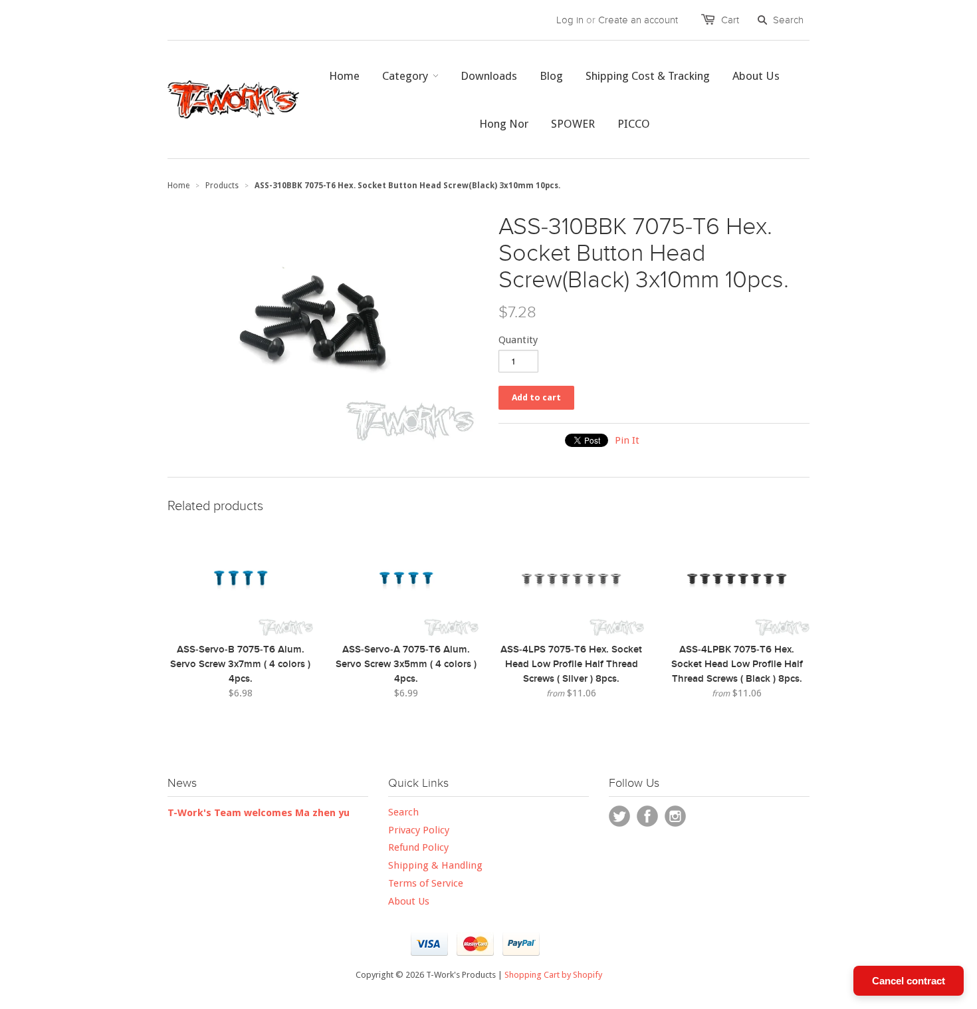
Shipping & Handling (435, 865)
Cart (730, 20)
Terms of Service (425, 883)
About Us (408, 901)
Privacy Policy (418, 830)
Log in (570, 20)
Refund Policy (418, 847)
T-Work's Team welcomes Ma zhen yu (258, 813)
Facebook (647, 816)
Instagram (675, 816)
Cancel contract (908, 980)
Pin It (627, 440)
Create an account (638, 20)
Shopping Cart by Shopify (553, 975)
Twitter (619, 816)
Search (403, 812)
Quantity (518, 340)
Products (222, 185)
